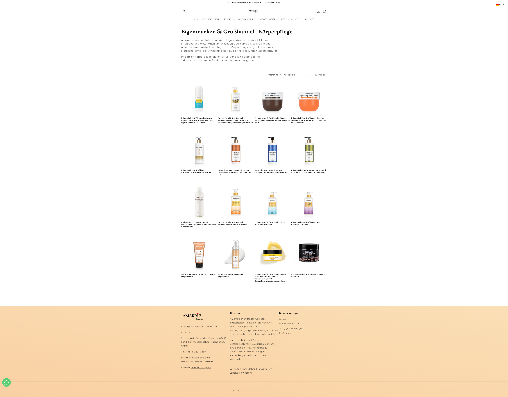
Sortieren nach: (273, 75)
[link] (247, 298)
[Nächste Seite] (261, 298)
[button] (184, 11)
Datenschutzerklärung (266, 391)
